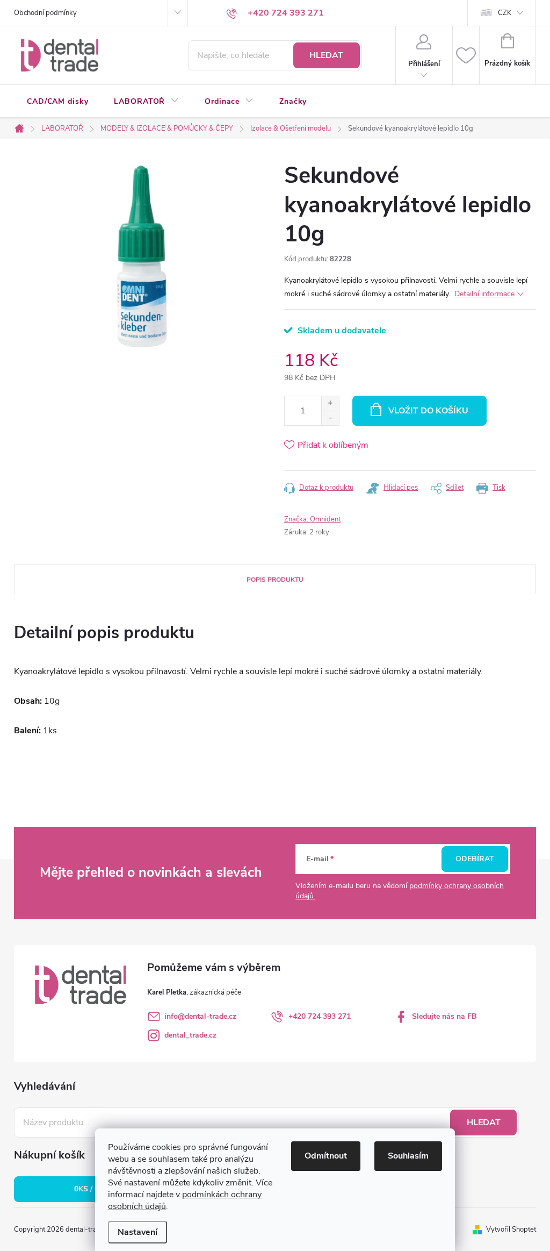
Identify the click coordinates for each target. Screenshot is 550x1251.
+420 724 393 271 (319, 1016)
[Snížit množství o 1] (330, 418)
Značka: (312, 519)
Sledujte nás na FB (444, 1016)
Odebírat (474, 859)
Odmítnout (326, 1156)
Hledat (326, 55)
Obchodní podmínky (45, 13)
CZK (504, 13)
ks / (92, 1189)
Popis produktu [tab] (275, 579)
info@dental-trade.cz (200, 1016)
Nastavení (137, 1232)
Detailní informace (484, 294)
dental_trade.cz (190, 1035)
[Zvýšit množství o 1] (330, 403)
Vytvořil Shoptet (511, 1229)
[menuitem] (57, 101)
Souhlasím (408, 1156)
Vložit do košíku (428, 411)
